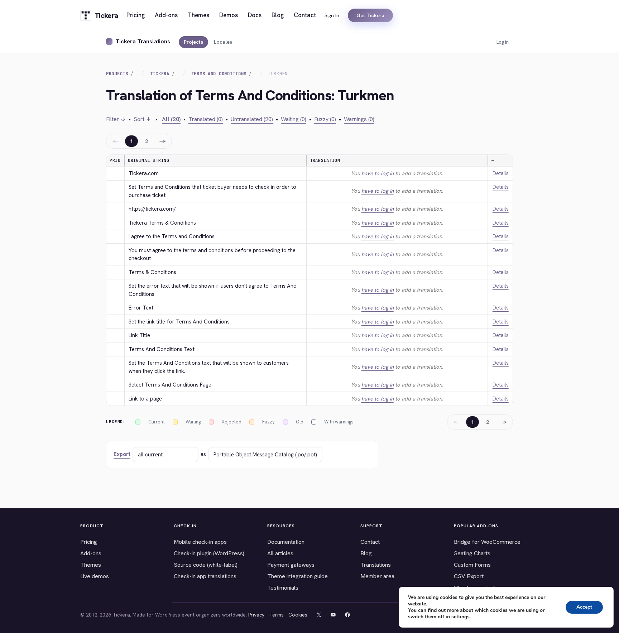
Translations (375, 565)
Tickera (159, 74)
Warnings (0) (359, 119)
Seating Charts (472, 553)
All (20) (171, 119)
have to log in (377, 173)
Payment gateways (291, 565)
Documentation (285, 542)
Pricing (88, 542)
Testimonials (282, 587)
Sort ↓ (142, 119)
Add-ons (90, 553)
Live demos (94, 576)
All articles (280, 553)
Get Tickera (370, 15)
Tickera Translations (142, 41)
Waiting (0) (293, 119)
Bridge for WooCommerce (487, 542)
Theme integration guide (297, 576)
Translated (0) (205, 119)
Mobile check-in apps (200, 542)
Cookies (297, 615)
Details (501, 173)
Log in (502, 42)
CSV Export (469, 576)
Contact (370, 542)
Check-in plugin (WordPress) (209, 553)
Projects (193, 42)
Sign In (332, 15)
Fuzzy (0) (325, 119)
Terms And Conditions (218, 74)
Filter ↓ (116, 119)
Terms (276, 615)
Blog (366, 553)
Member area (377, 576)
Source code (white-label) (205, 565)
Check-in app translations (205, 576)
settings (460, 617)
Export (122, 454)
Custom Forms (472, 565)
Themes (90, 565)
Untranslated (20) (252, 119)
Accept (584, 607)
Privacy (256, 615)
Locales (223, 42)
